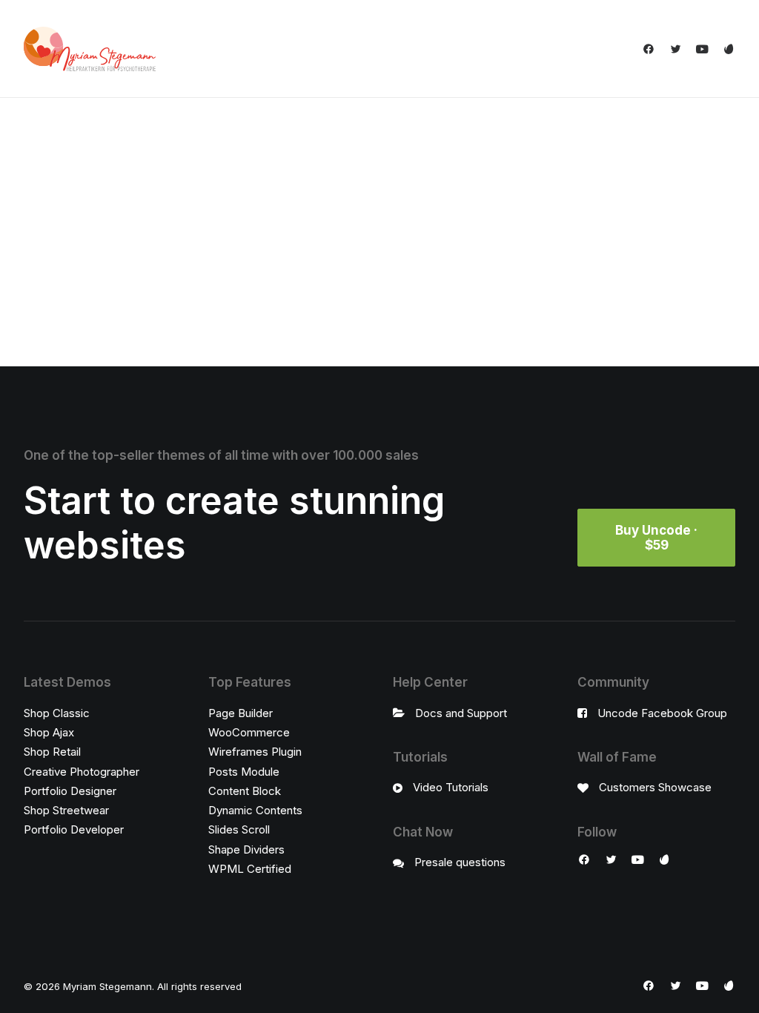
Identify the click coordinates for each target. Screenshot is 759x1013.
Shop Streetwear (66, 810)
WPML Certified (249, 869)
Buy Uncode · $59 (657, 537)
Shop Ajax (49, 732)
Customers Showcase (655, 787)
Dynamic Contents (255, 810)
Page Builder (240, 713)
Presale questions (460, 862)
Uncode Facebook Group (662, 713)
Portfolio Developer (74, 829)
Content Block (244, 791)
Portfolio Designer (70, 791)
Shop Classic (57, 713)
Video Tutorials (450, 787)
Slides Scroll (239, 829)
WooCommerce (249, 732)
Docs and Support (461, 713)
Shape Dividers (246, 849)
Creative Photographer (81, 772)
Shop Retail (52, 752)
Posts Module (243, 772)
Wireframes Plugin (255, 752)
